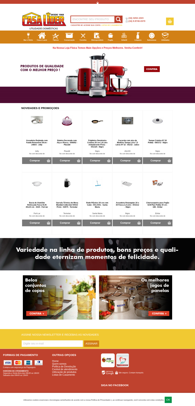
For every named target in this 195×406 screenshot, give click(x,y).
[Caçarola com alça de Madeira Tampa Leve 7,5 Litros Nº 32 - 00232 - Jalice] (127, 127)
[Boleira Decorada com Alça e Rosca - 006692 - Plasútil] (67, 127)
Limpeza (138, 40)
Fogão (110, 40)
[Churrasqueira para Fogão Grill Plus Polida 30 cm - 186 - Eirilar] (158, 189)
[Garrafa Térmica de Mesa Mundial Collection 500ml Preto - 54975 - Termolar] (67, 189)
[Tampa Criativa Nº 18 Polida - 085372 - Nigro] (158, 127)
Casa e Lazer (42, 40)
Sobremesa (151, 40)
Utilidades (165, 40)
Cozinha (83, 40)
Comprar (35, 160)
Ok (168, 399)
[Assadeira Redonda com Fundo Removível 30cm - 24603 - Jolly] (37, 127)
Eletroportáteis (97, 40)
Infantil (124, 40)
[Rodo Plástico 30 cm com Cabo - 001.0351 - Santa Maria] (97, 189)
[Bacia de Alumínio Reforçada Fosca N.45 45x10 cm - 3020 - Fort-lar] (37, 189)
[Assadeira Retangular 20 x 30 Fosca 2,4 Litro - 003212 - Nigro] (127, 189)
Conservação (69, 40)
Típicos (56, 40)
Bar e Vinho (28, 40)
